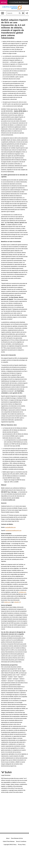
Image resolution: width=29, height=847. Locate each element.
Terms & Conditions (21, 841)
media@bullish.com (10, 527)
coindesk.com (22, 592)
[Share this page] (27, 13)
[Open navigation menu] (2, 13)
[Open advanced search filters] (23, 13)
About (8, 838)
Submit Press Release (8, 841)
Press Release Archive (17, 838)
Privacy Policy (21, 844)
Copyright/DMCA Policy (10, 844)
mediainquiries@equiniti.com (13, 530)
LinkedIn (16, 602)
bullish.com (7, 602)
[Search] (19, 13)
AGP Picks (4, 2)
